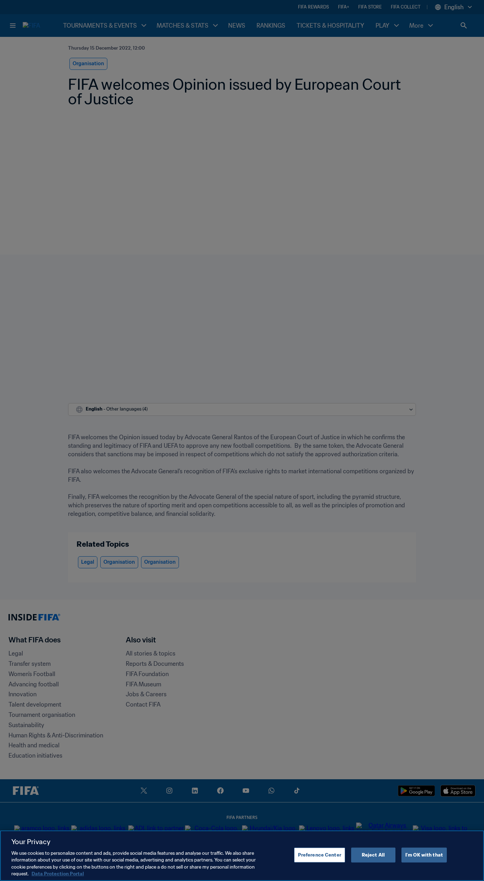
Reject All (373, 855)
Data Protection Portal (58, 874)
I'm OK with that (424, 855)
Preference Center (319, 855)
